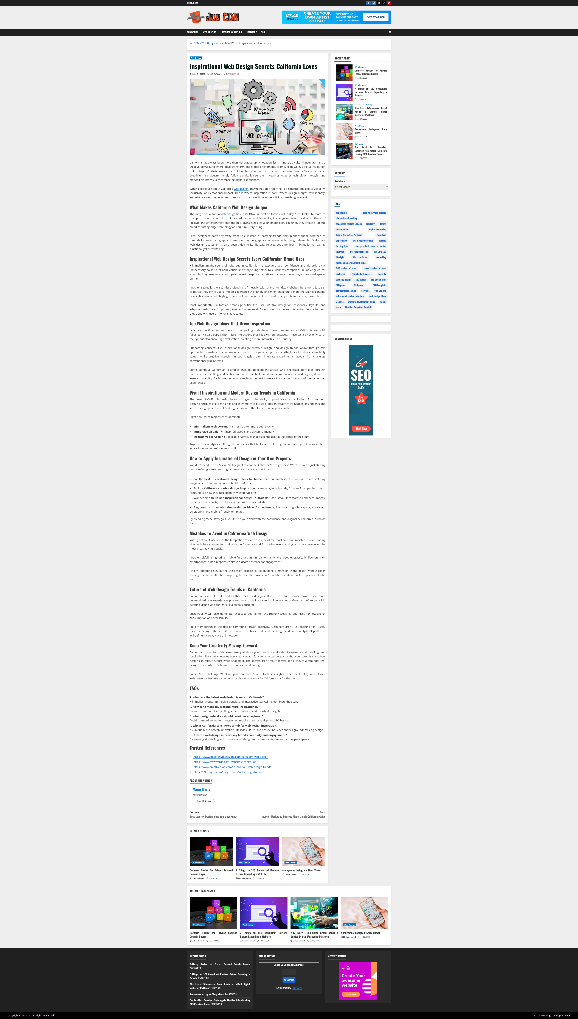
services (365, 290)
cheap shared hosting (346, 218)
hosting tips (342, 246)
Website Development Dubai (361, 301)
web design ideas (377, 296)
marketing (381, 257)
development (342, 229)
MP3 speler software (346, 268)
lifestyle (340, 257)
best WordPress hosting (374, 212)
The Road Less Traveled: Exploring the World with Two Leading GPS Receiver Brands (344, 151)
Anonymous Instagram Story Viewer (302, 870)
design (383, 223)
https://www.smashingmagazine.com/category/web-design (230, 756)
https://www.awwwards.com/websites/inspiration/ (225, 762)
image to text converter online (371, 246)
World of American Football (358, 307)
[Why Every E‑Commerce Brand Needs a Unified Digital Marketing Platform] (314, 913)
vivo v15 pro (380, 290)
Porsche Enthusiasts (361, 274)
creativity (370, 223)
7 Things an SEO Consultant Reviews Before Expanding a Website (257, 872)
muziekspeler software (375, 268)
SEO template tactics (346, 290)
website (340, 301)
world (338, 307)
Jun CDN (194, 43)
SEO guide (341, 285)
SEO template (379, 285)
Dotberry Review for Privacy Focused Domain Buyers (211, 872)
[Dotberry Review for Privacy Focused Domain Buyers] (211, 851)
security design (343, 279)
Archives (339, 181)
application (341, 212)
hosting (382, 240)
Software (251, 32)
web (223, 214)
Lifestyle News (360, 257)
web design (241, 188)
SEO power (359, 285)
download (381, 235)
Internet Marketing (231, 32)
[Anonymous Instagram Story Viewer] (303, 851)
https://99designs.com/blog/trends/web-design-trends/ (228, 772)
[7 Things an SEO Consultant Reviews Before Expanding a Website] (257, 851)
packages (340, 274)
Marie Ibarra (202, 789)
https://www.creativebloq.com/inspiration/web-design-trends (232, 767)
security (382, 274)
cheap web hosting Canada (349, 223)
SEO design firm (378, 279)
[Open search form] (390, 32)
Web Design (192, 32)
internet (340, 251)
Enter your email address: (289, 976)
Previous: (213, 814)
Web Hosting (209, 32)
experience (341, 240)
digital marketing (377, 229)
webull (383, 301)
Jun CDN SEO (380, 251)
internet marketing (359, 251)
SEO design (361, 279)
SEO (263, 32)
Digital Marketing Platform (349, 235)
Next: (293, 814)
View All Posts (203, 801)
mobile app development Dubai (351, 262)
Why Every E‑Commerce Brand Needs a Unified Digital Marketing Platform (344, 112)
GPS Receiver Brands (363, 240)
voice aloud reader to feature (350, 296)
